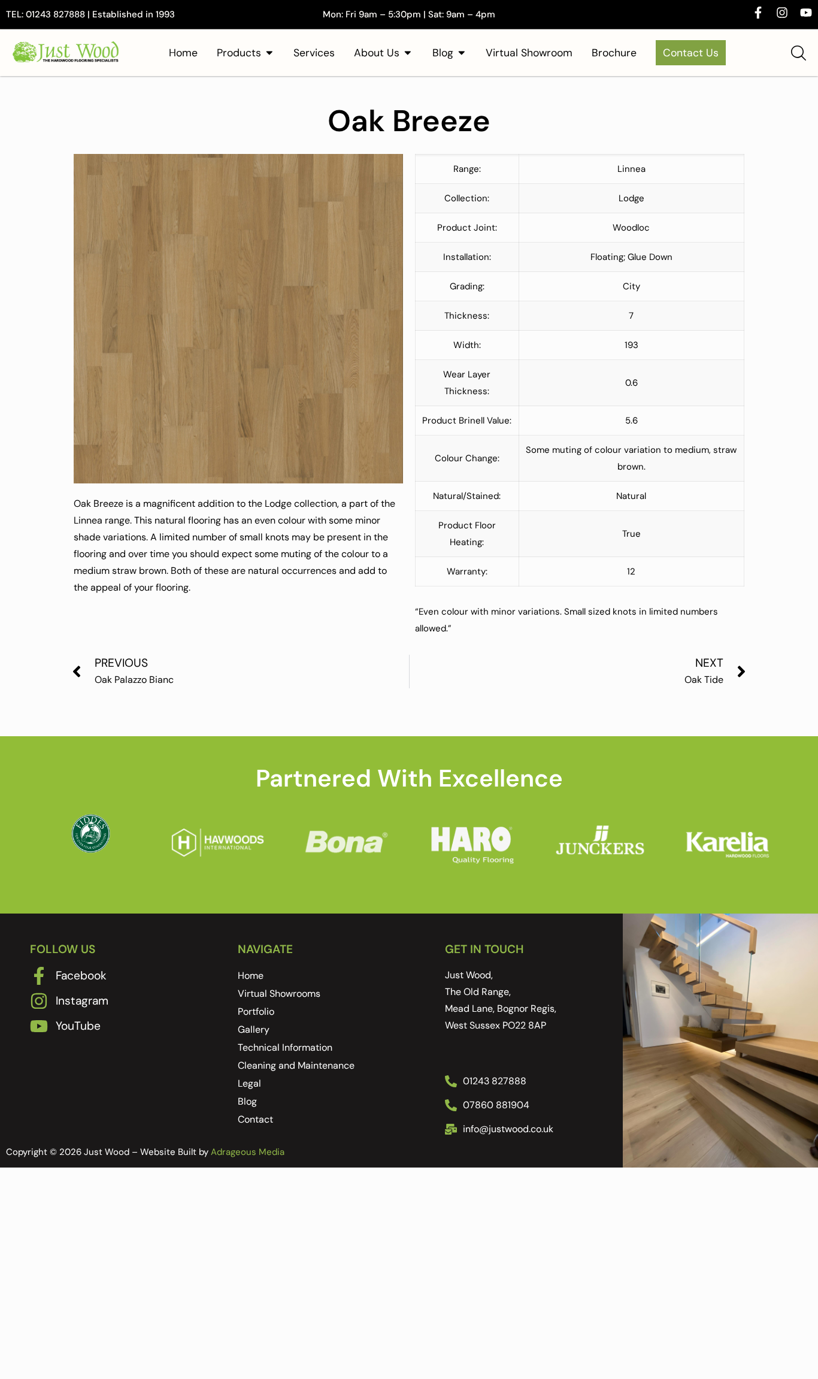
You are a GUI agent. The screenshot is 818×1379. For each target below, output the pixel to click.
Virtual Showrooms (279, 993)
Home (250, 975)
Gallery (253, 1029)
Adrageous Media (247, 1152)
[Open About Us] (407, 53)
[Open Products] (269, 53)
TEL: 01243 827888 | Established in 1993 (90, 14)
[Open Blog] (461, 53)
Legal (249, 1083)
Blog (247, 1101)
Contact (255, 1119)
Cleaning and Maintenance (296, 1065)
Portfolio (256, 1011)
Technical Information (285, 1047)
